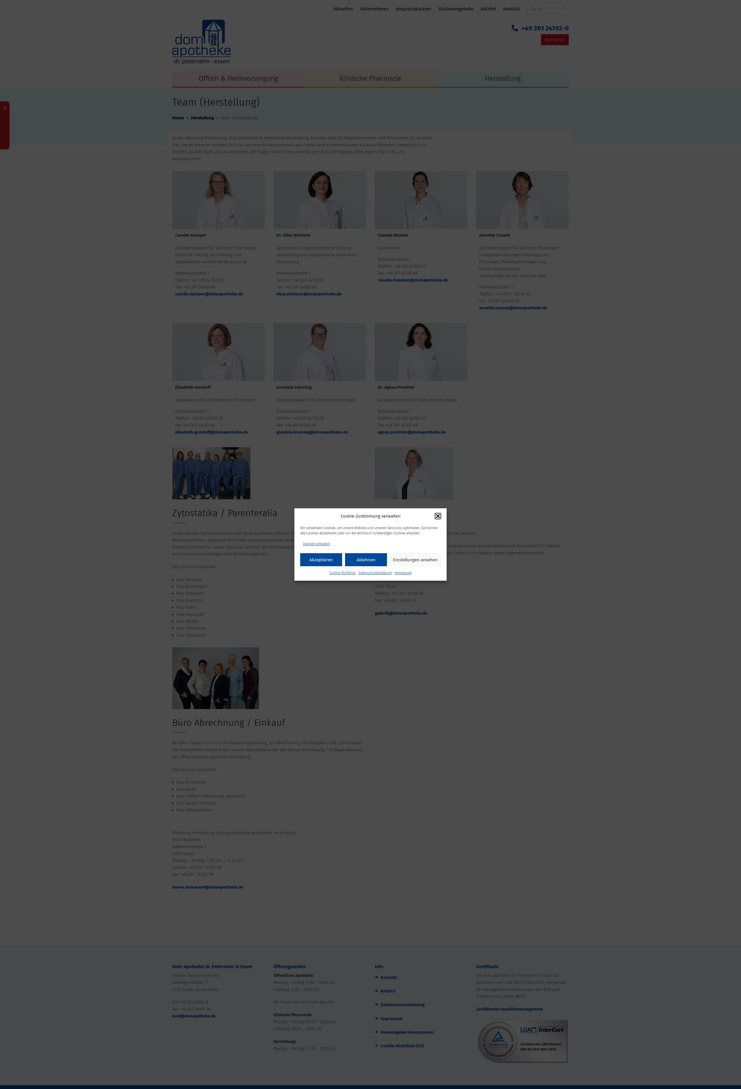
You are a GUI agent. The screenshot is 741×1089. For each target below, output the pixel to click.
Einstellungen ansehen (415, 559)
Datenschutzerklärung (375, 573)
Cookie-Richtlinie (342, 573)
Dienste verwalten (316, 544)
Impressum (403, 573)
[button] (438, 516)
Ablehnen (366, 559)
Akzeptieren (321, 559)
